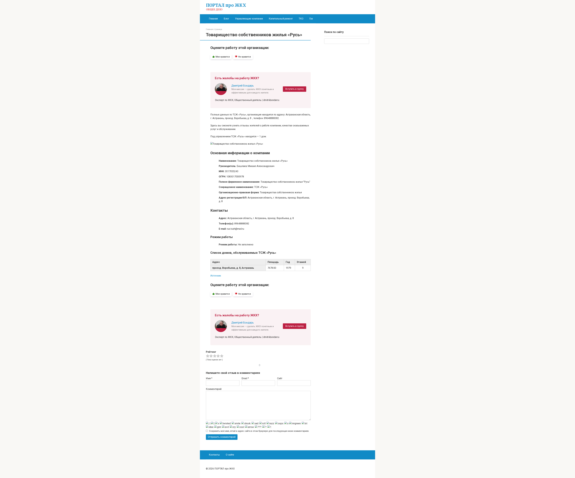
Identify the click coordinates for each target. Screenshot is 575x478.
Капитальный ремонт (281, 18)
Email (245, 378)
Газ (311, 18)
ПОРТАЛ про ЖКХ (226, 5)
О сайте (230, 454)
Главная (213, 18)
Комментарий (213, 389)
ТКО (301, 18)
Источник (215, 275)
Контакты (214, 454)
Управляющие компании (249, 18)
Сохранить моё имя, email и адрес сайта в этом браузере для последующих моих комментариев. (259, 431)
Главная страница (214, 29)
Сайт (279, 378)
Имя (209, 378)
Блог (226, 18)
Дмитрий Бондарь (242, 85)
